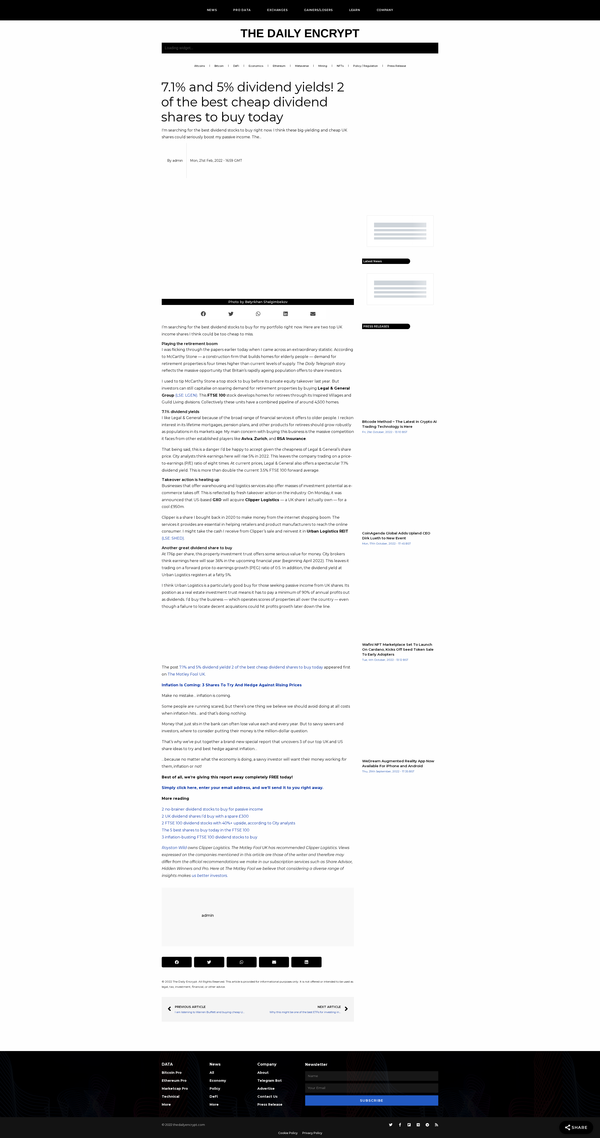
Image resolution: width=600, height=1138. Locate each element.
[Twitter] (391, 1125)
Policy (215, 1088)
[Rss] (436, 1125)
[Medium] (418, 1125)
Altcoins (199, 66)
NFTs (340, 66)
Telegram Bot (269, 1080)
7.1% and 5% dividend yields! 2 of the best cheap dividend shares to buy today (251, 667)
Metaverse (302, 66)
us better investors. (210, 875)
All (212, 1072)
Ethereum (279, 66)
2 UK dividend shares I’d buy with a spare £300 (205, 816)
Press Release (396, 66)
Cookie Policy (288, 1133)
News (212, 10)
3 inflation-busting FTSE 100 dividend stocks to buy (209, 837)
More (166, 1104)
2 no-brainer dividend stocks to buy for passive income (212, 809)
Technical (170, 1096)
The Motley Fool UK (186, 674)
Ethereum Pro (174, 1080)
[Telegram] (427, 1125)
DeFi (236, 66)
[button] (203, 313)
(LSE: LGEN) (186, 395)
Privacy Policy (312, 1133)
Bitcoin (219, 66)
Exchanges (277, 10)
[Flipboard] (409, 1125)
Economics (256, 66)
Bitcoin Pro (172, 1072)
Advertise (266, 1088)
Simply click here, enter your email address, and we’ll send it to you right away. (242, 787)
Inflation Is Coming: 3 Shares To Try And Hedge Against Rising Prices (232, 685)
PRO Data (242, 10)
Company (385, 10)
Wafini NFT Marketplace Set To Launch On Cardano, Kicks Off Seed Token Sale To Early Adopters (398, 649)
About (263, 1072)
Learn (354, 10)
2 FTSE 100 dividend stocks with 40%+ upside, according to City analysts (228, 823)
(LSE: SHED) (173, 538)
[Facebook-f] (400, 1125)
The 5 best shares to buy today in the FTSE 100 (205, 830)
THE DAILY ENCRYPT (300, 33)
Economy (218, 1080)
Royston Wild (174, 847)
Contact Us (267, 1096)
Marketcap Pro (175, 1088)
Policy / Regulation (365, 66)
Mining (322, 66)
